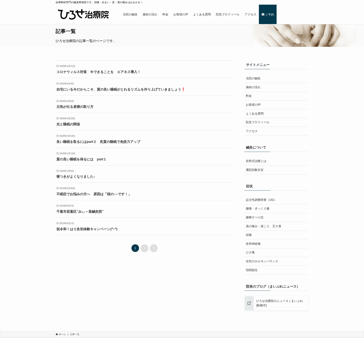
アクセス (252, 131)
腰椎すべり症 (255, 217)
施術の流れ (253, 87)
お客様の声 (253, 104)
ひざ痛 (250, 252)
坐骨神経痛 (253, 243)
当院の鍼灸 (253, 78)
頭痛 (249, 235)
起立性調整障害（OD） (261, 199)
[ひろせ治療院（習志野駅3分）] (84, 14)
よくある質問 (255, 113)
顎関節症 (252, 270)
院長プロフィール (257, 122)
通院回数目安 (255, 170)
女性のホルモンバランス (262, 261)
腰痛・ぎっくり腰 (257, 208)
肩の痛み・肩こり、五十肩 (263, 226)
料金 (249, 95)
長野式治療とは (256, 161)
